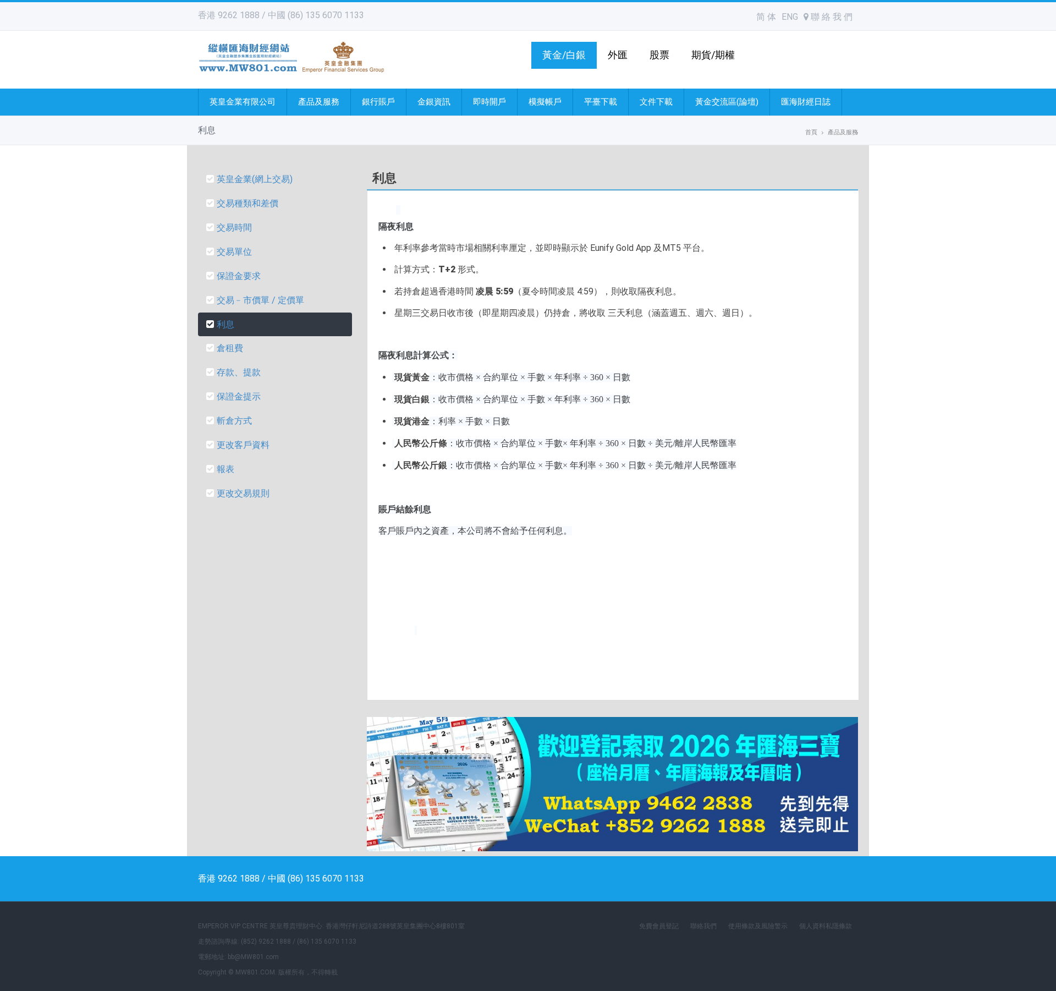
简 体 (766, 17)
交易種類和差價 (247, 203)
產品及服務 (318, 102)
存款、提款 (239, 372)
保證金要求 (239, 276)
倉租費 (230, 348)
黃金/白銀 (564, 55)
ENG (790, 17)
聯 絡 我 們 (831, 17)
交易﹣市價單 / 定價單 (260, 300)
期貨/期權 (713, 55)
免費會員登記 (659, 926)
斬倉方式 (234, 420)
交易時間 (234, 227)
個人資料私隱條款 (825, 926)
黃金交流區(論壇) (726, 102)
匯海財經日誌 (806, 102)
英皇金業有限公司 (243, 102)
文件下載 (656, 102)
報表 (225, 469)
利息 (225, 324)
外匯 (618, 55)
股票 (659, 55)
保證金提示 (239, 396)
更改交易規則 (243, 493)
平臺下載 (600, 102)
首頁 (811, 132)
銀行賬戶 (378, 102)
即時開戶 (489, 102)
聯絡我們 (703, 926)
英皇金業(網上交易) (255, 179)
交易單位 (234, 252)
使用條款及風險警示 (758, 926)
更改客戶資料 (243, 445)
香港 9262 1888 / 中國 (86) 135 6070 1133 (281, 15)
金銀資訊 (433, 102)
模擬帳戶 (545, 102)
